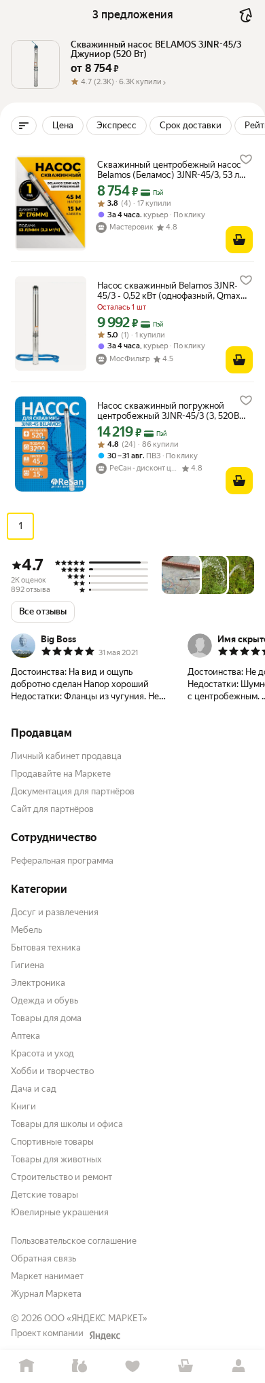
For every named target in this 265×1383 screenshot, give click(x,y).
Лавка (79, 1366)
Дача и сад (33, 1089)
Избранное (132, 1366)
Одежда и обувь (44, 1000)
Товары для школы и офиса (67, 1124)
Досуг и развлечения (55, 912)
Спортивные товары (52, 1142)
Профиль (238, 1366)
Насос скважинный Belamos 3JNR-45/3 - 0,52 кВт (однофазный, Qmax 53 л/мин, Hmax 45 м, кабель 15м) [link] (169, 290)
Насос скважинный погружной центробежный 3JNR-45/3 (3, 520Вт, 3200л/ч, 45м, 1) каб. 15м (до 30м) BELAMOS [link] (171, 411)
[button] (162, 83)
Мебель (26, 930)
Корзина (185, 1366)
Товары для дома (46, 1018)
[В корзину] (239, 240)
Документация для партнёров (73, 791)
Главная (26, 1366)
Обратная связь (43, 1258)
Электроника (38, 983)
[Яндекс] (105, 1335)
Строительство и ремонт (61, 1177)
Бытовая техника (46, 947)
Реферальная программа (62, 860)
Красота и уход (42, 1053)
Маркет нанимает (47, 1276)
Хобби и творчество (52, 1071)
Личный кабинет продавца (66, 756)
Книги (23, 1106)
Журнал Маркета (46, 1294)
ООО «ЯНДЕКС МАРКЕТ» (95, 1318)
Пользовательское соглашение (74, 1241)
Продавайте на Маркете (61, 774)
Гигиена (27, 965)
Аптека (25, 1036)
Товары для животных (56, 1159)
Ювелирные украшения (60, 1212)
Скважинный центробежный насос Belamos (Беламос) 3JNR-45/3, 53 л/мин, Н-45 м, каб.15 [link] (170, 170)
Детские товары (44, 1195)
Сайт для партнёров (52, 809)
